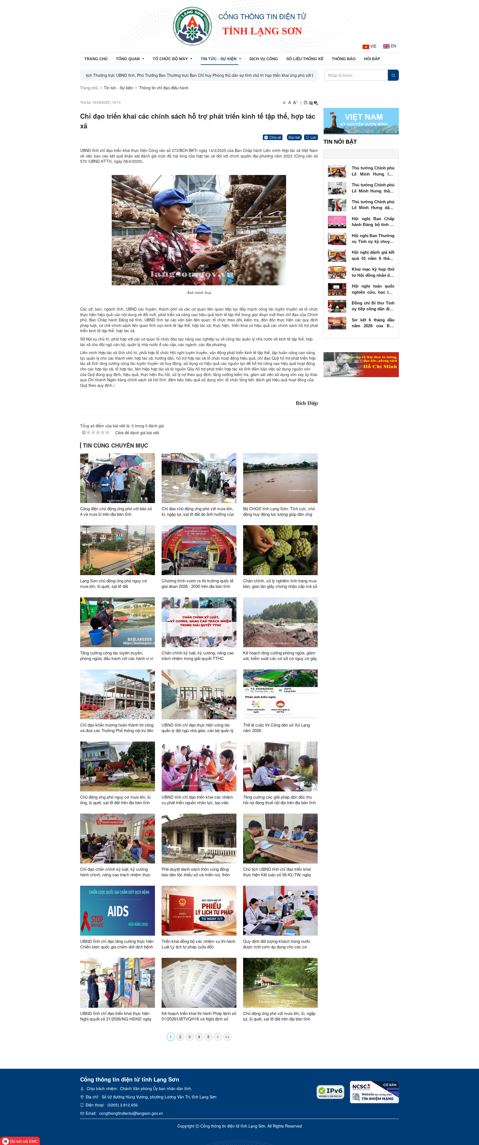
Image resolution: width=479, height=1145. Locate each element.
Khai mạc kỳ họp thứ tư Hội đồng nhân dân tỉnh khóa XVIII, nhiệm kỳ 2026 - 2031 (373, 272)
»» (227, 1036)
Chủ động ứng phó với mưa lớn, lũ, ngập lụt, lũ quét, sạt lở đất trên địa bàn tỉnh (279, 1016)
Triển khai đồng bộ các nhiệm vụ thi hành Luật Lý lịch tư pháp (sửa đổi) (198, 943)
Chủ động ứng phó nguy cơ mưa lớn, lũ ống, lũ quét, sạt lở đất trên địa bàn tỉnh (115, 799)
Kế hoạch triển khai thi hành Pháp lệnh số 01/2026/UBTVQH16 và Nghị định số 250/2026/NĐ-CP (199, 1016)
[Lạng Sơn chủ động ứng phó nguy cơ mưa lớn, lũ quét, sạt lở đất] (117, 550)
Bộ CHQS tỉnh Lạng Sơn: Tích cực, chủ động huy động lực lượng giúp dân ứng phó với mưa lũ (279, 511)
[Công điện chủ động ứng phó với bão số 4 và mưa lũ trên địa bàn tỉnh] (117, 478)
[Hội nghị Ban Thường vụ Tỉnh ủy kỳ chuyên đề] (337, 238)
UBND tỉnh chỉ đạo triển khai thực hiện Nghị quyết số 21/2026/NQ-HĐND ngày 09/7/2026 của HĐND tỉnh (116, 1016)
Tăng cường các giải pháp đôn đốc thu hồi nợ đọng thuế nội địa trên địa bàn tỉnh (279, 799)
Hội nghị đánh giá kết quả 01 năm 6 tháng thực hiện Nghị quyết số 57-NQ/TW (373, 255)
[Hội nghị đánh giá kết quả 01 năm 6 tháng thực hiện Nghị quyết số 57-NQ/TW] (337, 255)
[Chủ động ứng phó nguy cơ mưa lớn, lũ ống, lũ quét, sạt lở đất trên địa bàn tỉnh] (117, 766)
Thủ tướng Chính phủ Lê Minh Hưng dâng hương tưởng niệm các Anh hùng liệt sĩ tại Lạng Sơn (373, 205)
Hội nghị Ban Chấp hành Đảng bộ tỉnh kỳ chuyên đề (373, 222)
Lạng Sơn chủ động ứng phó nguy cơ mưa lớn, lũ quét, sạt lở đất (113, 583)
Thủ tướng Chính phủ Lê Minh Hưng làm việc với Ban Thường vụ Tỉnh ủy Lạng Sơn (373, 171)
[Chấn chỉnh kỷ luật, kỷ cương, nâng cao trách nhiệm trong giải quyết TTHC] (199, 622)
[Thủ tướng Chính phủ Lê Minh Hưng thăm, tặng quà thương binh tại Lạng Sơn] (337, 187)
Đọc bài (294, 137)
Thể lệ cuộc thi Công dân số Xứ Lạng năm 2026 (276, 727)
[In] (305, 102)
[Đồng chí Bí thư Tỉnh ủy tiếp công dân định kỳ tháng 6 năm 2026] (337, 305)
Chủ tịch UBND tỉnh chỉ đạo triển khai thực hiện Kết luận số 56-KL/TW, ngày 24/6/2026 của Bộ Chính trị (277, 871)
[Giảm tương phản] (316, 102)
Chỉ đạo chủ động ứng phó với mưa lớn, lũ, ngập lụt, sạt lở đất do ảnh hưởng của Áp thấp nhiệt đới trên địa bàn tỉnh (198, 511)
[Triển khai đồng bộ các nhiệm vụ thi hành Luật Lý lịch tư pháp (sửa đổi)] (199, 911)
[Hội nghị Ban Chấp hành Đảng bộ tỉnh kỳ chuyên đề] (337, 221)
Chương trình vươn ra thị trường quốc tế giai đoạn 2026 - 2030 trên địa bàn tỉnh (197, 583)
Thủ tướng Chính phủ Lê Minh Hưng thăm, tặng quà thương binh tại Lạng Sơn (373, 188)
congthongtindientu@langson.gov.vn (131, 1113)
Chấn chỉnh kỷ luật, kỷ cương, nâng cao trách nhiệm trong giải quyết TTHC (198, 655)
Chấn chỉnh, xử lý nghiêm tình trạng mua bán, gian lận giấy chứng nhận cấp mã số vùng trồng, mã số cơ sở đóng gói (280, 583)
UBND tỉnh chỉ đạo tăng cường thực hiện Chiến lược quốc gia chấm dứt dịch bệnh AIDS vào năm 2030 (117, 943)
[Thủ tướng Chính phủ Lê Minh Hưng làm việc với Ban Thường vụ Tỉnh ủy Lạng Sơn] (337, 170)
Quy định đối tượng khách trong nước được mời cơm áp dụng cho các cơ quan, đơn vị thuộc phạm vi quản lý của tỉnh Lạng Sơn (278, 943)
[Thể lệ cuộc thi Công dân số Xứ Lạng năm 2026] (280, 694)
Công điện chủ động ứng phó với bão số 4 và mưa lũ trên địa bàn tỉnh (116, 511)
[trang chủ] (192, 26)
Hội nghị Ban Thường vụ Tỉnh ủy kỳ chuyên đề (373, 239)
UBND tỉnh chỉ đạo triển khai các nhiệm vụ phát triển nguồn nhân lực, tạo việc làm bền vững (197, 799)
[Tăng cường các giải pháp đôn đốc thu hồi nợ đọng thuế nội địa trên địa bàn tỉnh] (280, 766)
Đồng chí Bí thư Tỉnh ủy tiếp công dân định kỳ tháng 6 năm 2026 (373, 306)
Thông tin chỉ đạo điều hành (163, 87)
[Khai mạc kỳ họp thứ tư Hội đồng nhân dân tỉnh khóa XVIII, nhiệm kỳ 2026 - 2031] (337, 272)
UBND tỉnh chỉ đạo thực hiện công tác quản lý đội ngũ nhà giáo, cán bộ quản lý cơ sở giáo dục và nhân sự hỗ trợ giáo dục (198, 727)
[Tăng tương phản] (311, 102)
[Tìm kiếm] (393, 75)
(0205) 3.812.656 (122, 1105)
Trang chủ (89, 87)
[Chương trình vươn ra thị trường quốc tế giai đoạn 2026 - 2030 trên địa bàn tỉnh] (199, 550)
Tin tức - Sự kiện (118, 87)
